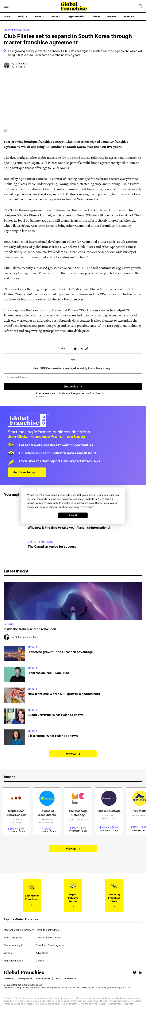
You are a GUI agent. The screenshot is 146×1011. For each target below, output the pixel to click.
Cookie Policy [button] (102, 503)
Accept (73, 515)
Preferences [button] (87, 507)
